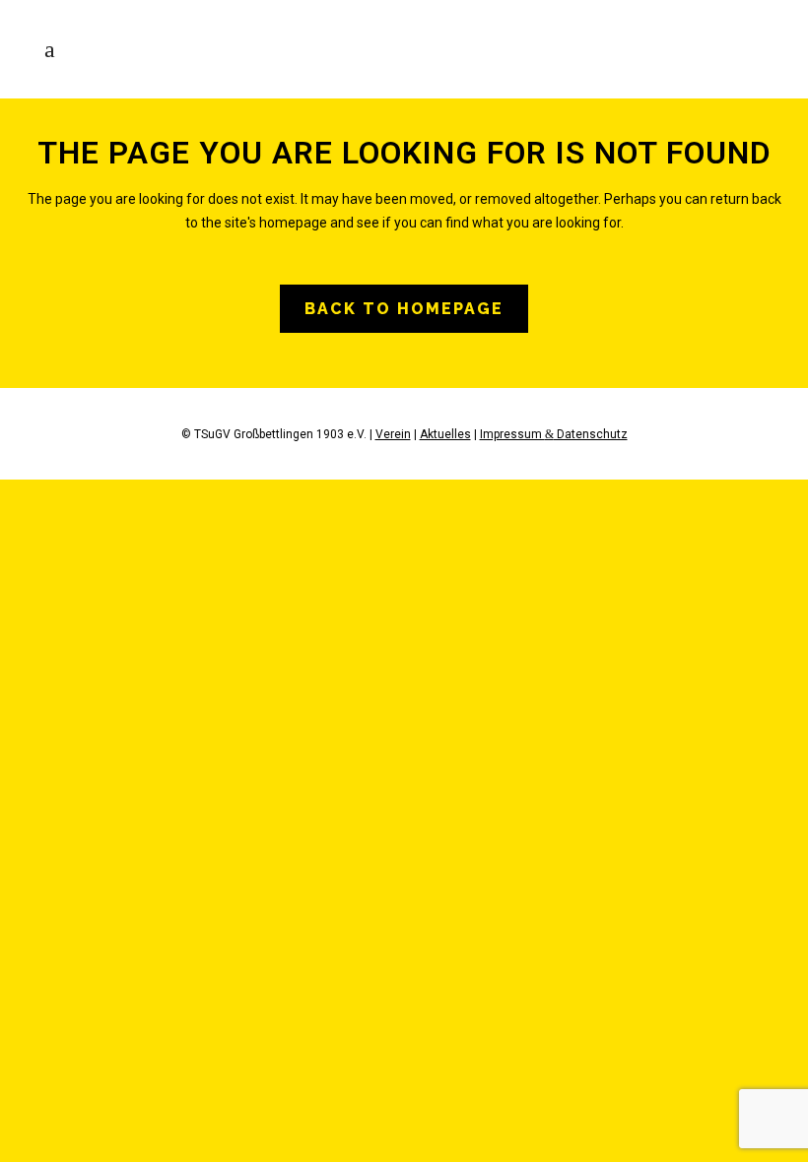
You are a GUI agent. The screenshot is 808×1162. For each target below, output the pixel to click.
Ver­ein (393, 434)
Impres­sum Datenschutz (554, 434)
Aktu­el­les (445, 434)
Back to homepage (404, 308)
